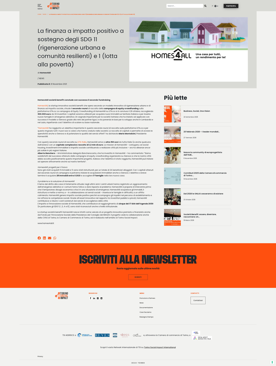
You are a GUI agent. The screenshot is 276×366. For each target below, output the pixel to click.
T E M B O (141, 363)
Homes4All (43, 105)
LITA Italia (82, 142)
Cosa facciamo (145, 312)
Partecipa (231, 6)
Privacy (40, 356)
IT (212, 6)
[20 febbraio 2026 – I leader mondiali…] (206, 135)
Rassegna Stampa (146, 317)
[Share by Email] (49, 238)
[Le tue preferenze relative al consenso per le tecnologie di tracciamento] (272, 362)
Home (39, 14)
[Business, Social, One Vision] (206, 114)
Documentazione (146, 307)
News (44, 14)
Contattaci (198, 300)
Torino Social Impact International (160, 347)
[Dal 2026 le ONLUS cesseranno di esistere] (206, 197)
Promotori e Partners (147, 298)
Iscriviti (138, 277)
